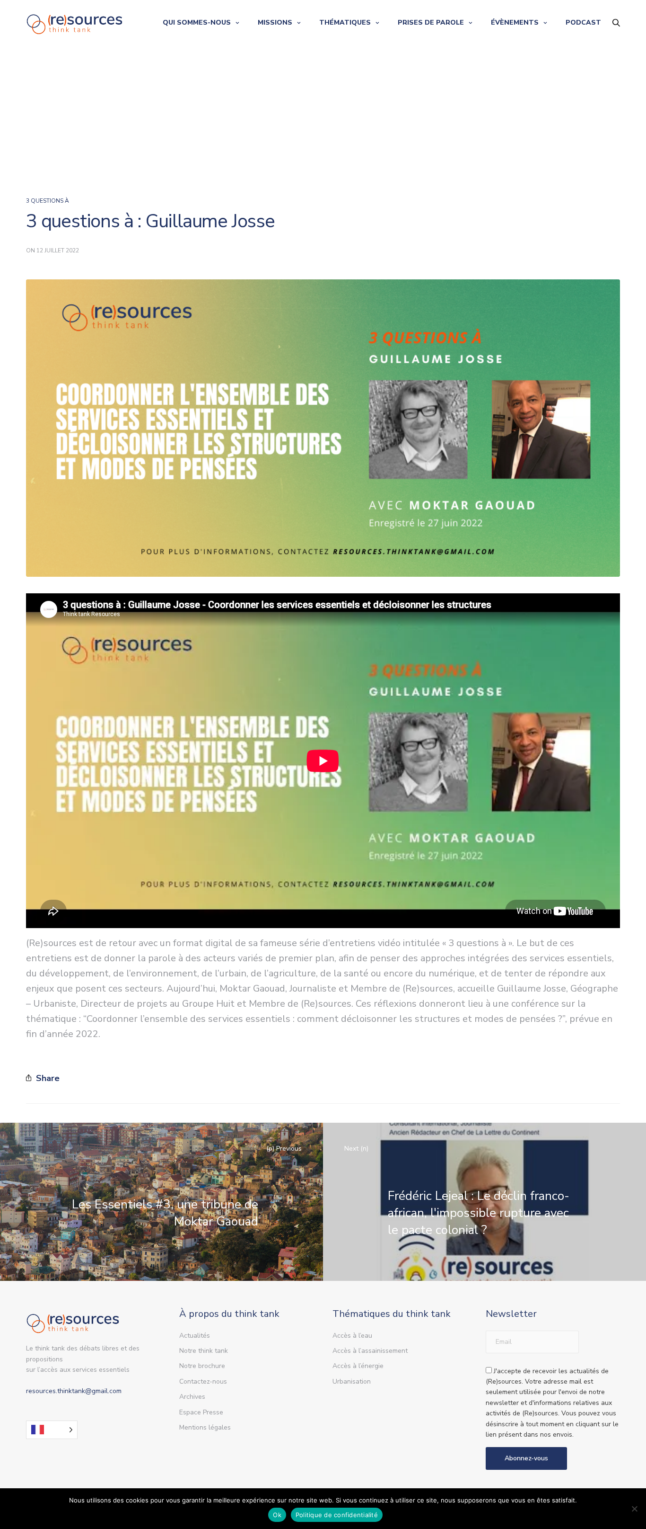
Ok (277, 1515)
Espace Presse (201, 1412)
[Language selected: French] (52, 1430)
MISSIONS (275, 22)
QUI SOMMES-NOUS (197, 22)
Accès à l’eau (352, 1335)
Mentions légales (205, 1427)
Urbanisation (351, 1381)
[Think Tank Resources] (74, 22)
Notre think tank (203, 1350)
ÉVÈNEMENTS (515, 22)
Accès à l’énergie (358, 1365)
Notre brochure (202, 1365)
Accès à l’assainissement (370, 1350)
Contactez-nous (203, 1381)
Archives (192, 1396)
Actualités (194, 1335)
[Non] (634, 1508)
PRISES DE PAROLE (431, 22)
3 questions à (47, 201)
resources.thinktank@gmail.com (74, 1390)
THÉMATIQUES (345, 22)
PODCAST (583, 22)
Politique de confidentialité (337, 1515)
